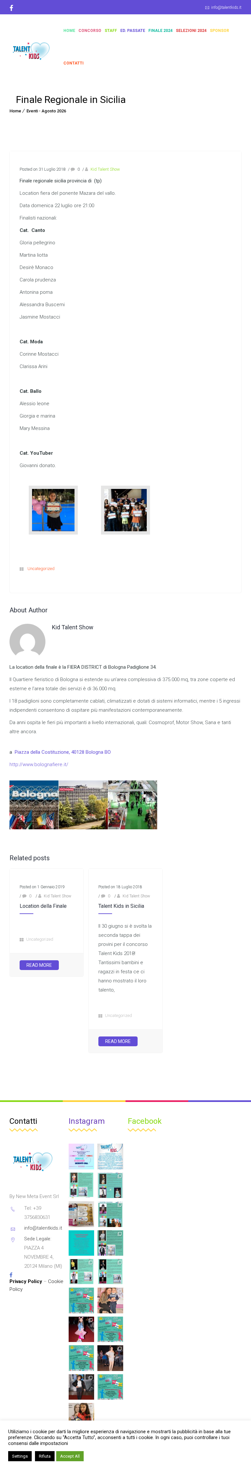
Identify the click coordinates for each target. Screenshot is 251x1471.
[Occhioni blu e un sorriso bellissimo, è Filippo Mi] (81, 1185)
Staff (111, 30)
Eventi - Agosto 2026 (46, 110)
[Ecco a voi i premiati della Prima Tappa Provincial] (81, 1387)
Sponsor (219, 30)
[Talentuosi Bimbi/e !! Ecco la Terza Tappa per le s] (110, 1387)
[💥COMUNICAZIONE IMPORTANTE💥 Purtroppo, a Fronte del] (81, 1243)
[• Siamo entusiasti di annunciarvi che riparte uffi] (81, 1156)
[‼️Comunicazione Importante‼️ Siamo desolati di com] (110, 1156)
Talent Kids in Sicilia (121, 906)
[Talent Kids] (32, 47)
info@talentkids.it (226, 7)
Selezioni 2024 (191, 30)
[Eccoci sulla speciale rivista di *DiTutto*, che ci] (81, 1214)
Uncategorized (41, 568)
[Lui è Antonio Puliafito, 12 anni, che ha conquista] (110, 1243)
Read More (39, 965)
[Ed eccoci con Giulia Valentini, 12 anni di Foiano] (110, 1185)
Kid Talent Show (105, 169)
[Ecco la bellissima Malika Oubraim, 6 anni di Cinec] (110, 1214)
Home (69, 30)
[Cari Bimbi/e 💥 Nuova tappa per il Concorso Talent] (81, 1300)
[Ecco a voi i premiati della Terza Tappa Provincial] (81, 1329)
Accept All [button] (70, 1456)
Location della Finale (43, 906)
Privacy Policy (25, 1281)
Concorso (89, 30)
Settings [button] (20, 1456)
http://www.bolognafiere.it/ (38, 764)
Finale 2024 (160, 30)
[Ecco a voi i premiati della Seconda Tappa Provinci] (110, 1358)
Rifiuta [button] (45, 1456)
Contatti (73, 63)
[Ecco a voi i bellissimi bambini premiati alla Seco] (81, 1415)
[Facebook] (13, 8)
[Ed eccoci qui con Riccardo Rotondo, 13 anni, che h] (110, 1271)
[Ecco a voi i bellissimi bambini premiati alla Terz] (110, 1300)
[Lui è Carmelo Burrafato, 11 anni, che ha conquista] (81, 1271)
